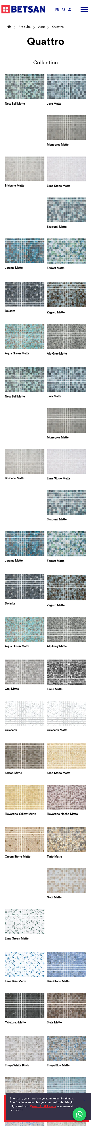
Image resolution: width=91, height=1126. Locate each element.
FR (57, 10)
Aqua (42, 27)
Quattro (58, 27)
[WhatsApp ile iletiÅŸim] (79, 1114)
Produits (24, 27)
